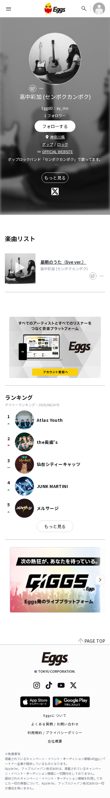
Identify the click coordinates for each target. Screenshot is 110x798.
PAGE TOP (94, 641)
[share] (32, 88)
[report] (41, 88)
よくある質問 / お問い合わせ (55, 723)
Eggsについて (55, 715)
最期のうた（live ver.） (63, 262)
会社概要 (55, 741)
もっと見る (55, 178)
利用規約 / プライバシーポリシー (55, 732)
